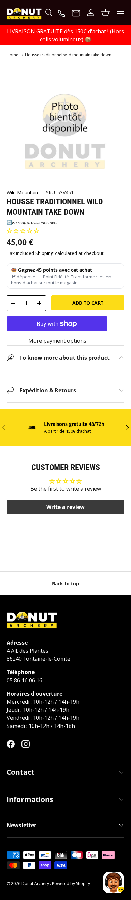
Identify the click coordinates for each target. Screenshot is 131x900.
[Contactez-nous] (76, 13)
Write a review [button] (65, 507)
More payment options (57, 340)
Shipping (44, 253)
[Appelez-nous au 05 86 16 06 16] (62, 12)
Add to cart (87, 303)
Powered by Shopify (71, 883)
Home (12, 55)
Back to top (65, 583)
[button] (23, 230)
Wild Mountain (22, 192)
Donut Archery (35, 883)
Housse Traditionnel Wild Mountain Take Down (68, 55)
